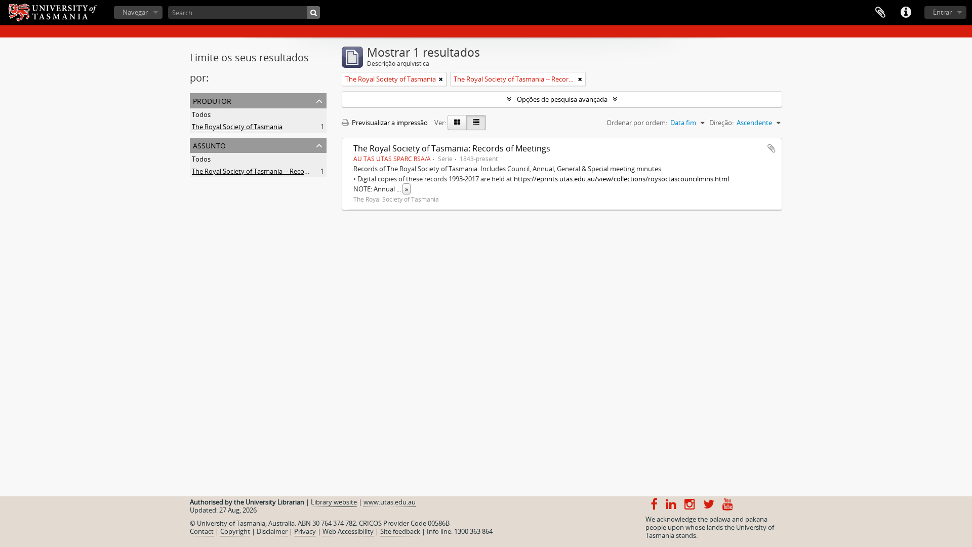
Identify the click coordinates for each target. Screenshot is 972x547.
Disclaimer (272, 531)
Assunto (209, 144)
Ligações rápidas (905, 12)
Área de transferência (880, 12)
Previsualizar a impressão (389, 122)
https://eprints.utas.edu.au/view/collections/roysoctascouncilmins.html (621, 178)
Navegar (135, 12)
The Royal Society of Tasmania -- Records (253, 171)
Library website (334, 501)
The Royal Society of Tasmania (237, 126)
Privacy (305, 531)
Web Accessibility (348, 531)
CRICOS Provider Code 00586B (404, 523)
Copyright (235, 531)
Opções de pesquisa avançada (562, 99)
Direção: (721, 122)
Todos (201, 114)
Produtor (212, 100)
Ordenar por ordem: (636, 122)
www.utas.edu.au (389, 501)
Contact (202, 531)
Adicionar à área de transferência (771, 148)
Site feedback (400, 531)
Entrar (942, 12)
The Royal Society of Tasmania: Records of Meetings (451, 148)
